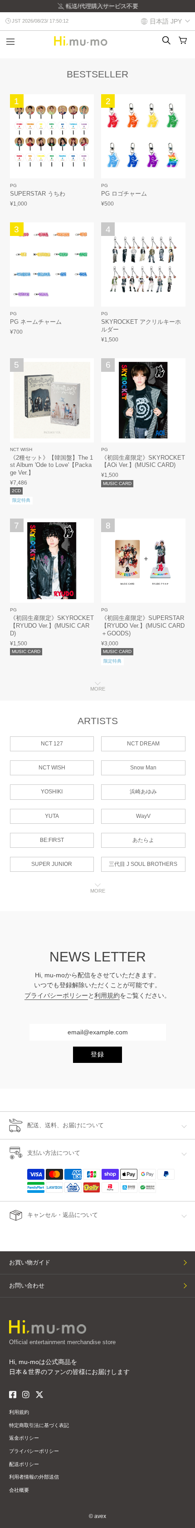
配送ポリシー (24, 1464)
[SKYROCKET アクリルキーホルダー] (143, 264)
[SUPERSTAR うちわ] (52, 136)
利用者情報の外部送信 (34, 1477)
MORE (97, 689)
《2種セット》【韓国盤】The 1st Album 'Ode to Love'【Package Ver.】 (51, 465)
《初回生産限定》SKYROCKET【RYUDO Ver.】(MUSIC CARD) (52, 626)
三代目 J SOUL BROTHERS (143, 864)
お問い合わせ (26, 1285)
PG (13, 185)
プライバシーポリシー (56, 995)
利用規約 (107, 995)
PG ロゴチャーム (124, 193)
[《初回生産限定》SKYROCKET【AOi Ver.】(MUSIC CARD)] (143, 400)
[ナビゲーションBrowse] (10, 42)
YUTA (52, 816)
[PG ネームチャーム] (52, 264)
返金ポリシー (24, 1438)
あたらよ (143, 840)
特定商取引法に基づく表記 (39, 1425)
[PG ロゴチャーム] (143, 136)
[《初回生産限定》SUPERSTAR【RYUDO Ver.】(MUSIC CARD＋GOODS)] (143, 561)
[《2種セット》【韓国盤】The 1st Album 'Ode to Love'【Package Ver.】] (52, 400)
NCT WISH (21, 449)
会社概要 (19, 1490)
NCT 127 (52, 743)
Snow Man (143, 767)
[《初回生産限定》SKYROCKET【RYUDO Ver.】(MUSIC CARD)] (52, 561)
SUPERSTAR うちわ (37, 193)
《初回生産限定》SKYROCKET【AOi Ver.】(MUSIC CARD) (143, 461)
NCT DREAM (143, 743)
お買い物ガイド (29, 1262)
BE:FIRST (52, 840)
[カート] (183, 40)
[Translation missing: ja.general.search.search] (166, 40)
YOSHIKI (52, 791)
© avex (97, 1516)
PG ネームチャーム (36, 321)
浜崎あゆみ (143, 791)
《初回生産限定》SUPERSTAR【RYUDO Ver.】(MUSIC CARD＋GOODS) (143, 626)
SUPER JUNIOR (51, 864)
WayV (143, 816)
